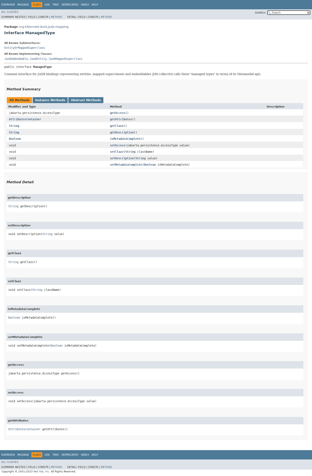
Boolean (15, 138)
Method (56, 16)
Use (47, 4)
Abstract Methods (86, 100)
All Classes (9, 11)
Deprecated (70, 4)
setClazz (117, 151)
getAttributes (121, 119)
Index (85, 4)
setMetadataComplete (126, 164)
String (14, 125)
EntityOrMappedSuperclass (24, 47)
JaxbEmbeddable (16, 58)
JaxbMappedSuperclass (65, 58)
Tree (55, 4)
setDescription (122, 158)
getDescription (122, 132)
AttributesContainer (25, 119)
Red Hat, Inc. (42, 471)
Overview (8, 4)
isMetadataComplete (125, 138)
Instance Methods (50, 100)
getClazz (117, 125)
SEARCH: (260, 12)
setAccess (117, 145)
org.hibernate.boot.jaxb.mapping (44, 26)
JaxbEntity (38, 58)
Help (94, 4)
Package (23, 4)
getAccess (117, 113)
